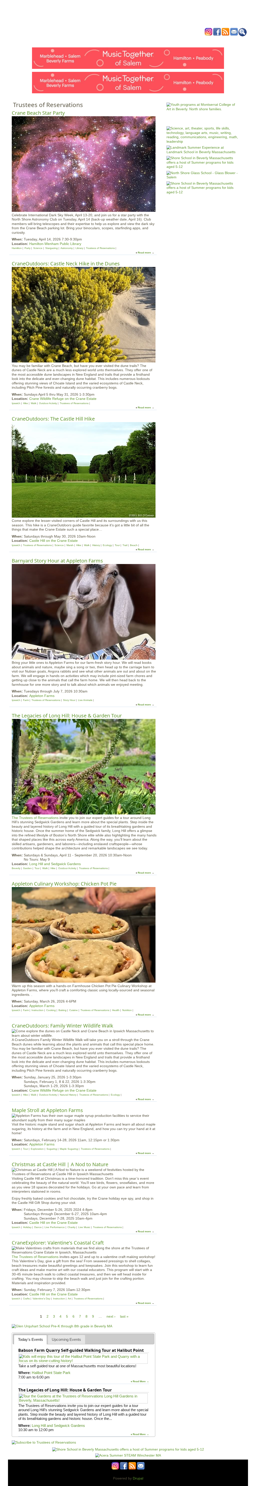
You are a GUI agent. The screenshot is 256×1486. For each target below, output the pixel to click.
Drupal (138, 1478)
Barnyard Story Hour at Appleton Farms (57, 560)
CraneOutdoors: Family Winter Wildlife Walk (62, 1025)
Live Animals (85, 700)
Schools (98, 40)
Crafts (26, 1298)
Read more (144, 252)
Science (37, 248)
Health (153, 40)
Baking (62, 1010)
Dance (38, 1227)
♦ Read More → (140, 1381)
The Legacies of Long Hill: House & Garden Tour (67, 715)
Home (65, 40)
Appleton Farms (41, 696)
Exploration (37, 1148)
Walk (33, 403)
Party (27, 248)
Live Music (84, 1227)
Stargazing (51, 248)
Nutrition (127, 1010)
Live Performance (54, 1227)
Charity (72, 1227)
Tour (117, 545)
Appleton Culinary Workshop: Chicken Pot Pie (64, 883)
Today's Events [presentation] (30, 1339)
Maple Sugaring (69, 1148)
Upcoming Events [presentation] (66, 1339)
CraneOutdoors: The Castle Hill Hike (53, 418)
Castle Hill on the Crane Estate (53, 541)
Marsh (70, 545)
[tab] (30, 1339)
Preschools (119, 40)
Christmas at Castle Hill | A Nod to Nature (60, 1164)
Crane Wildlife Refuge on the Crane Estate (62, 399)
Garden (27, 868)
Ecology (107, 545)
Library (79, 248)
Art (69, 1298)
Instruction (38, 1010)
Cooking (51, 1010)
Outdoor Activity (48, 403)
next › (111, 1316)
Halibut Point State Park (51, 1373)
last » (124, 1316)
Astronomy (66, 248)
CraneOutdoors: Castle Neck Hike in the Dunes (66, 263)
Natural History (68, 1094)
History (96, 545)
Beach (134, 545)
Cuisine (73, 1010)
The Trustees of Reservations (35, 818)
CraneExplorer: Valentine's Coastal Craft (58, 1242)
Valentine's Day (41, 1298)
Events (80, 40)
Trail (124, 545)
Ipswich (16, 403)
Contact (204, 40)
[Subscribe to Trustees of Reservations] (44, 1442)
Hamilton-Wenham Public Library (55, 244)
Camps (138, 40)
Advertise (185, 40)
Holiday (27, 1227)
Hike (25, 403)
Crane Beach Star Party (38, 113)
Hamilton (17, 248)
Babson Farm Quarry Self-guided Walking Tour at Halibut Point (81, 1350)
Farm (26, 700)
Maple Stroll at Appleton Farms (47, 1110)
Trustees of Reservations (100, 248)
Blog (168, 40)
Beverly (16, 868)
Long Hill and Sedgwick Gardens (55, 864)
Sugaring (51, 1148)
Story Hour (69, 700)
